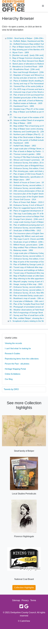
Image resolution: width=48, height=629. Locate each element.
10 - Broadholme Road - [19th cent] (24, 69)
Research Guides (12, 353)
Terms (33, 600)
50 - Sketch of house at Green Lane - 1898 (28, 182)
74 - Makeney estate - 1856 (21, 250)
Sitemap (16, 600)
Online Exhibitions (12, 374)
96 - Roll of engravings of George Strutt (26, 312)
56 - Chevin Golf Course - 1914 (23, 199)
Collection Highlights (24, 587)
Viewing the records (13, 343)
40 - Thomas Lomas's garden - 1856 (25, 154)
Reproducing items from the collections (22, 359)
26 (11, 115)
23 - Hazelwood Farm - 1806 (22, 106)
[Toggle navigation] (43, 6)
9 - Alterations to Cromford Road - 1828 (26, 66)
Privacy (25, 600)
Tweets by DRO (11, 389)
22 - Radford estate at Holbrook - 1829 (26, 103)
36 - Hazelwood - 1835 (19, 143)
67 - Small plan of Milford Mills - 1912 (25, 230)
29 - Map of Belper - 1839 (20, 123)
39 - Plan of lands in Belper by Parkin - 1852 (28, 151)
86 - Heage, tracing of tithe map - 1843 (26, 284)
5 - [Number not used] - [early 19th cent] (26, 55)
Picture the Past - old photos (17, 364)
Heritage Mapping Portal (15, 369)
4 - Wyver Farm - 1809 (19, 52)
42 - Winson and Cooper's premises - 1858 (28, 160)
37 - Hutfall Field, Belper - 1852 (23, 146)
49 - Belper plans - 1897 (20, 180)
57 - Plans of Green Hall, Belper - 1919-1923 (28, 202)
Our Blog (9, 379)
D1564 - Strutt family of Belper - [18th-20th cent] (27, 38)
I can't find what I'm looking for (18, 348)
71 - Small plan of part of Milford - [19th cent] (28, 242)
